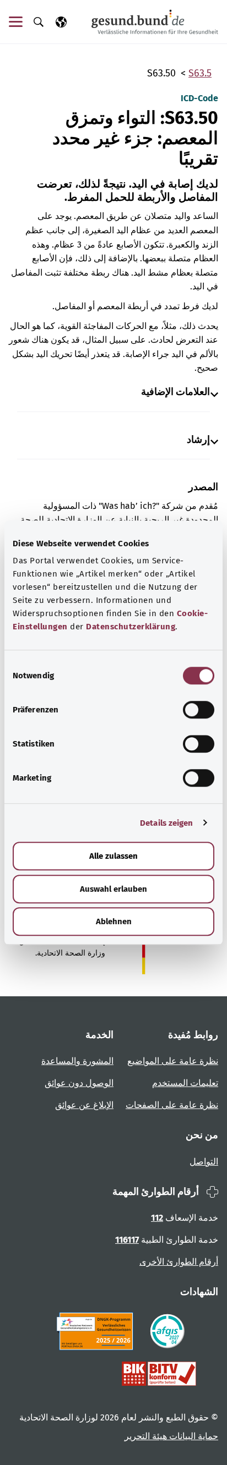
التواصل (204, 1161)
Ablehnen (114, 921)
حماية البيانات (192, 1436)
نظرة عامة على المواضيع (172, 1061)
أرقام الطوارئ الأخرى (178, 1262)
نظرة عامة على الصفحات (172, 1105)
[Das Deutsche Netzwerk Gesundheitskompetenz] (97, 1331)
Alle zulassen (113, 856)
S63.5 (200, 73)
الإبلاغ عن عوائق (84, 1105)
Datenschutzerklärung (130, 627)
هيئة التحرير (146, 1436)
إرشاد (198, 440)
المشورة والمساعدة (77, 1061)
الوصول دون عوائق (79, 1083)
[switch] (198, 709)
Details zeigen (166, 823)
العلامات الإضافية (175, 392)
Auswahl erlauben (113, 889)
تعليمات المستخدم (185, 1083)
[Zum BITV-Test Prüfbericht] (159, 1374)
